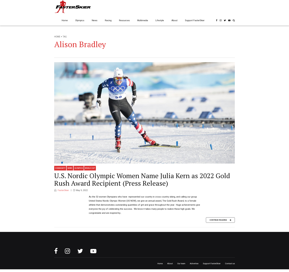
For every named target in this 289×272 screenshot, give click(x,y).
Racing (108, 20)
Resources (124, 20)
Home (65, 20)
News (94, 20)
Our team (181, 263)
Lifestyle (159, 20)
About (174, 20)
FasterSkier (63, 190)
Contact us (230, 263)
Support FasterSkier (195, 20)
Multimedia (142, 20)
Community (60, 168)
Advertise (194, 263)
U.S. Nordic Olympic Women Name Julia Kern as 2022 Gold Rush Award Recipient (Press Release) (142, 179)
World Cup (90, 168)
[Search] (234, 20)
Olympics (79, 20)
